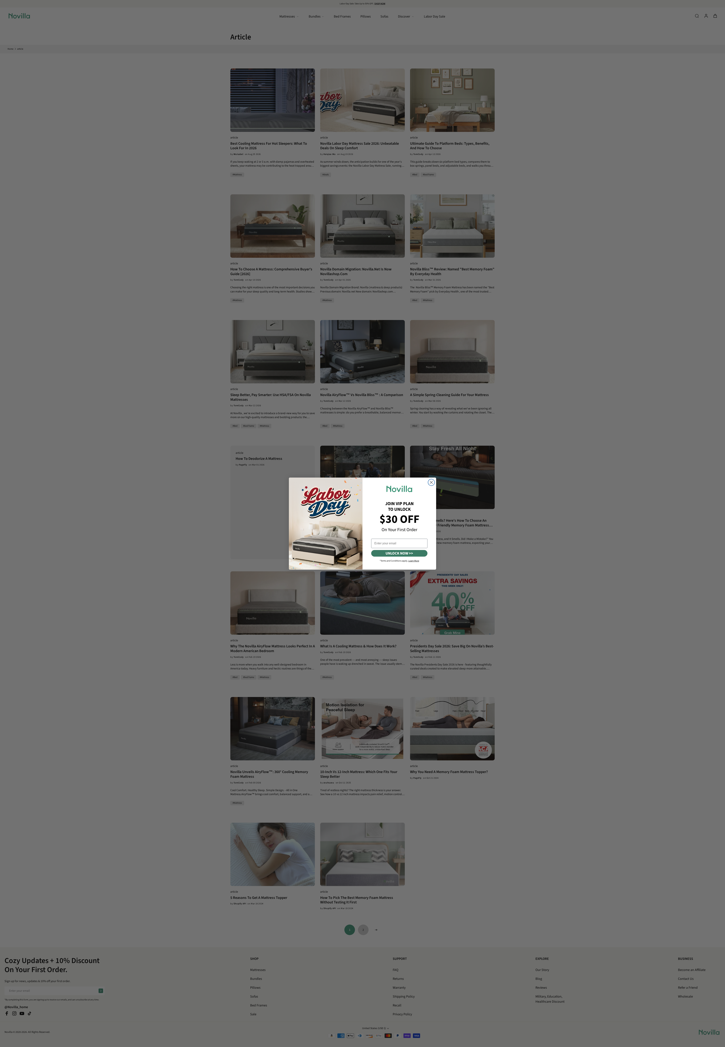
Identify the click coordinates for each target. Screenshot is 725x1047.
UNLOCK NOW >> (399, 553)
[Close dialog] (431, 482)
